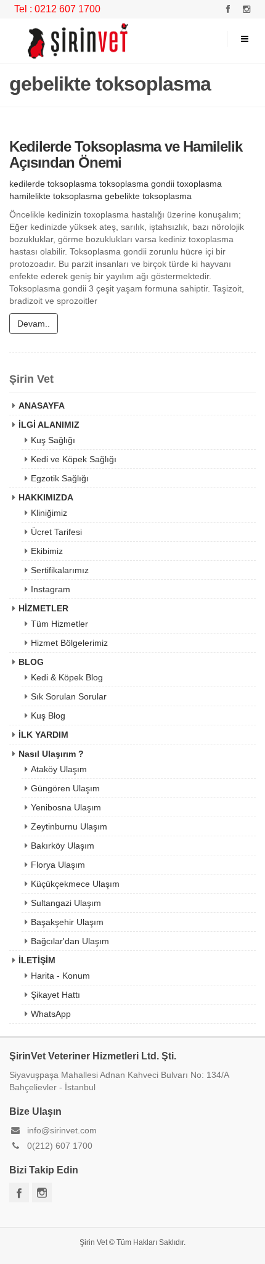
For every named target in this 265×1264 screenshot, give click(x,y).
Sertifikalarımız (60, 570)
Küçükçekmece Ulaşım (75, 884)
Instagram (50, 589)
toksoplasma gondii (136, 184)
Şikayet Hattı (55, 995)
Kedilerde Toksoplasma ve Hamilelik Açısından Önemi (125, 154)
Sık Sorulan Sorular (69, 696)
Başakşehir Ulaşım (67, 922)
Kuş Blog (48, 715)
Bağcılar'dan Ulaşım (70, 941)
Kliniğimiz (49, 513)
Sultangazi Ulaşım (66, 903)
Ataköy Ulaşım (59, 769)
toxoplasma (199, 184)
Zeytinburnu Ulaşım (69, 826)
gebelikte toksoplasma (148, 196)
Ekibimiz (47, 551)
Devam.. (33, 323)
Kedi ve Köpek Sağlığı (73, 459)
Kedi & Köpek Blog (67, 677)
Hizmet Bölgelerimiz (69, 643)
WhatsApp (51, 1014)
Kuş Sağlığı (53, 440)
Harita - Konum (60, 976)
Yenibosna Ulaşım (66, 807)
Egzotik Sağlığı (60, 478)
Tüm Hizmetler (59, 624)
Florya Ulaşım (58, 865)
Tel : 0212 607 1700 (57, 9)
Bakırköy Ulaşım (62, 845)
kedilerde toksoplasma (53, 184)
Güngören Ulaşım (65, 788)
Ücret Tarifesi (56, 532)
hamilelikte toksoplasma (55, 196)
